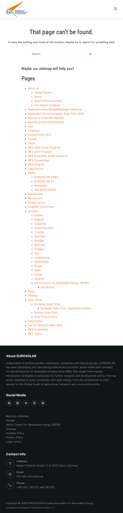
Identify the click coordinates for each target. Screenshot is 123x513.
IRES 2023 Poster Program (44, 147)
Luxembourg (41, 257)
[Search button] (90, 54)
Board (37, 96)
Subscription (35, 321)
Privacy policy (36, 202)
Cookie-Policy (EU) (39, 134)
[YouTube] (43, 403)
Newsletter (40, 185)
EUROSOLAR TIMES (46, 177)
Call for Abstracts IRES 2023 (45, 325)
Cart (30, 126)
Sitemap (33, 295)
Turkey (38, 274)
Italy (36, 253)
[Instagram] (9, 403)
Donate (32, 139)
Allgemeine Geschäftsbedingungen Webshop (55, 109)
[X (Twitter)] (18, 403)
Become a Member (17, 416)
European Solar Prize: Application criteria (66, 308)
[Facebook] (26, 403)
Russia (38, 266)
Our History (48, 287)
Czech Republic (43, 227)
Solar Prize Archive (45, 316)
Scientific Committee (40, 206)
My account (35, 198)
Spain (37, 270)
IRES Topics (35, 333)
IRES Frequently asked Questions (48, 155)
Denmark (39, 236)
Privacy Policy (14, 437)
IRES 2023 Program (40, 151)
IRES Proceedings (38, 160)
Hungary (39, 249)
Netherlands (41, 261)
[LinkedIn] (34, 403)
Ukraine (39, 278)
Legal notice (13, 441)
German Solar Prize (46, 312)
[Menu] (115, 8)
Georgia (39, 240)
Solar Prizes (35, 299)
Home (31, 143)
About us (33, 88)
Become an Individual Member (46, 122)
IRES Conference (38, 329)
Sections (33, 211)
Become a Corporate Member (46, 117)
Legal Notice (35, 168)
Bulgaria (39, 219)
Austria (38, 215)
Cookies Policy (15, 433)
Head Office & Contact (48, 100)
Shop (31, 291)
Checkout (34, 130)
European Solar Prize (47, 304)
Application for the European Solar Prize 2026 (56, 113)
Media (31, 172)
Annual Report (43, 92)
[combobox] (58, 54)
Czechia (39, 232)
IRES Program (36, 164)
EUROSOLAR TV (44, 181)
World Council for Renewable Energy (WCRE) (61, 282)
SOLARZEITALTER (45, 189)
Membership (35, 194)
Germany (39, 244)
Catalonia (40, 223)
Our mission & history (47, 105)
